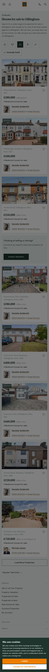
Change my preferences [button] (24, 667)
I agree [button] (24, 661)
